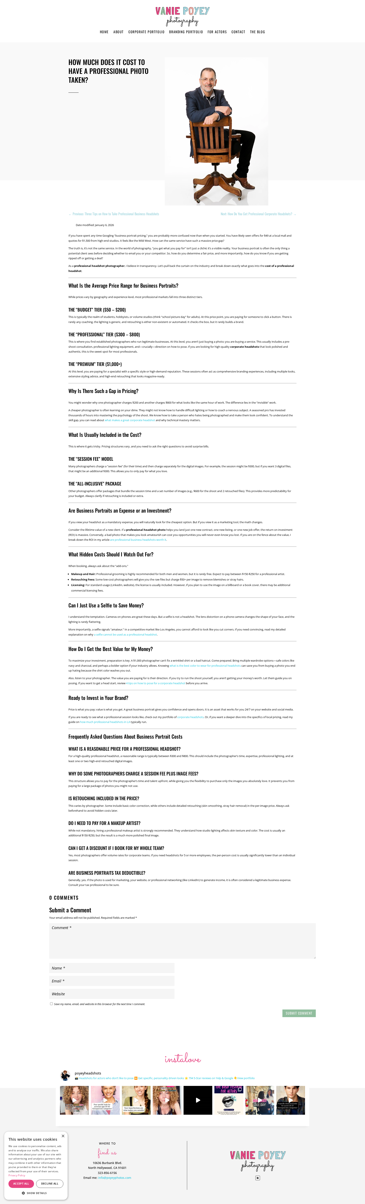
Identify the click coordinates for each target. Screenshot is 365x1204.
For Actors (217, 31)
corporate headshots (190, 717)
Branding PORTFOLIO (186, 31)
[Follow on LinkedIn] (257, 1178)
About (118, 31)
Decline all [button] (49, 1183)
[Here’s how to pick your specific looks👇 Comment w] (74, 1100)
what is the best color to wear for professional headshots (205, 666)
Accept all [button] (21, 1183)
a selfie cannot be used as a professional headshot (125, 634)
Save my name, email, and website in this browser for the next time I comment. (99, 1004)
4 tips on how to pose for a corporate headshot (155, 683)
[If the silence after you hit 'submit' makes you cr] (228, 1100)
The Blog (257, 31)
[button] (35, 1193)
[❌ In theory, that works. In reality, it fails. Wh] (167, 1100)
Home (104, 31)
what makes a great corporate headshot (130, 420)
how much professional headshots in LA (105, 722)
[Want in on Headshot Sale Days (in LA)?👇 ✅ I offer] (259, 1100)
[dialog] (36, 1166)
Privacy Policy (16, 1175)
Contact (238, 31)
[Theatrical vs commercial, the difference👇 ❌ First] (290, 1100)
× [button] (62, 1136)
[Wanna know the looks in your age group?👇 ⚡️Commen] (105, 1100)
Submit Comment (299, 1013)
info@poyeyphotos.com (114, 1178)
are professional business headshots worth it (138, 540)
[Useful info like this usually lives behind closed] (198, 1100)
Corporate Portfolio (146, 31)
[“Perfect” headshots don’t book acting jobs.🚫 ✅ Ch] (136, 1100)
